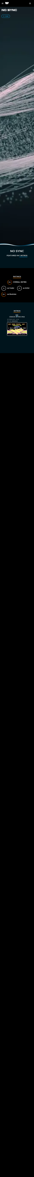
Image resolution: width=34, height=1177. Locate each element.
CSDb (6, 16)
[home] (7, 3)
